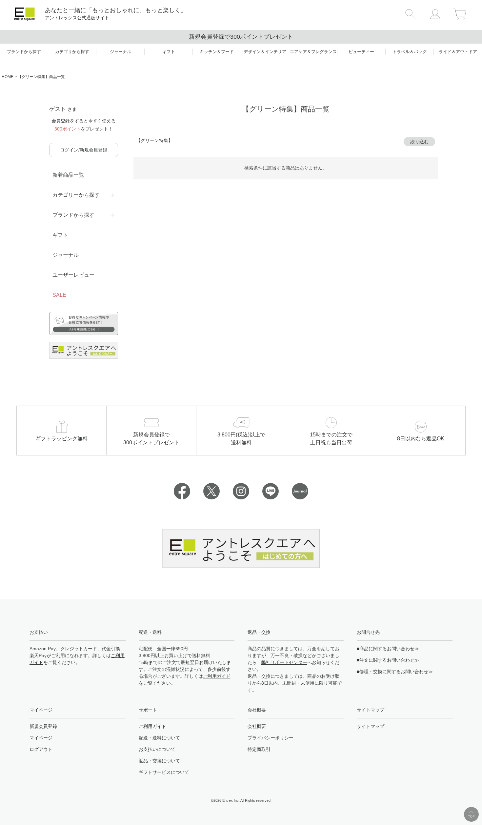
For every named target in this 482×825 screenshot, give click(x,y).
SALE (59, 295)
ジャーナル (65, 255)
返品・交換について (159, 760)
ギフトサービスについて (164, 772)
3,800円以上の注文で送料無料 (391, 36)
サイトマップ (370, 726)
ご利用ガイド (217, 676)
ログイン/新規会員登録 (83, 149)
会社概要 (257, 726)
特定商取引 (259, 749)
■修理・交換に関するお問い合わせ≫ (395, 671)
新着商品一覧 (68, 175)
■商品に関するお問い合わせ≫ (388, 648)
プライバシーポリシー (270, 737)
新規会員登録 (43, 726)
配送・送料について (159, 737)
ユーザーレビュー (73, 275)
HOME (7, 76)
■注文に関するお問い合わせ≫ (388, 660)
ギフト (60, 235)
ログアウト (41, 749)
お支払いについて (157, 749)
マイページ (41, 737)
